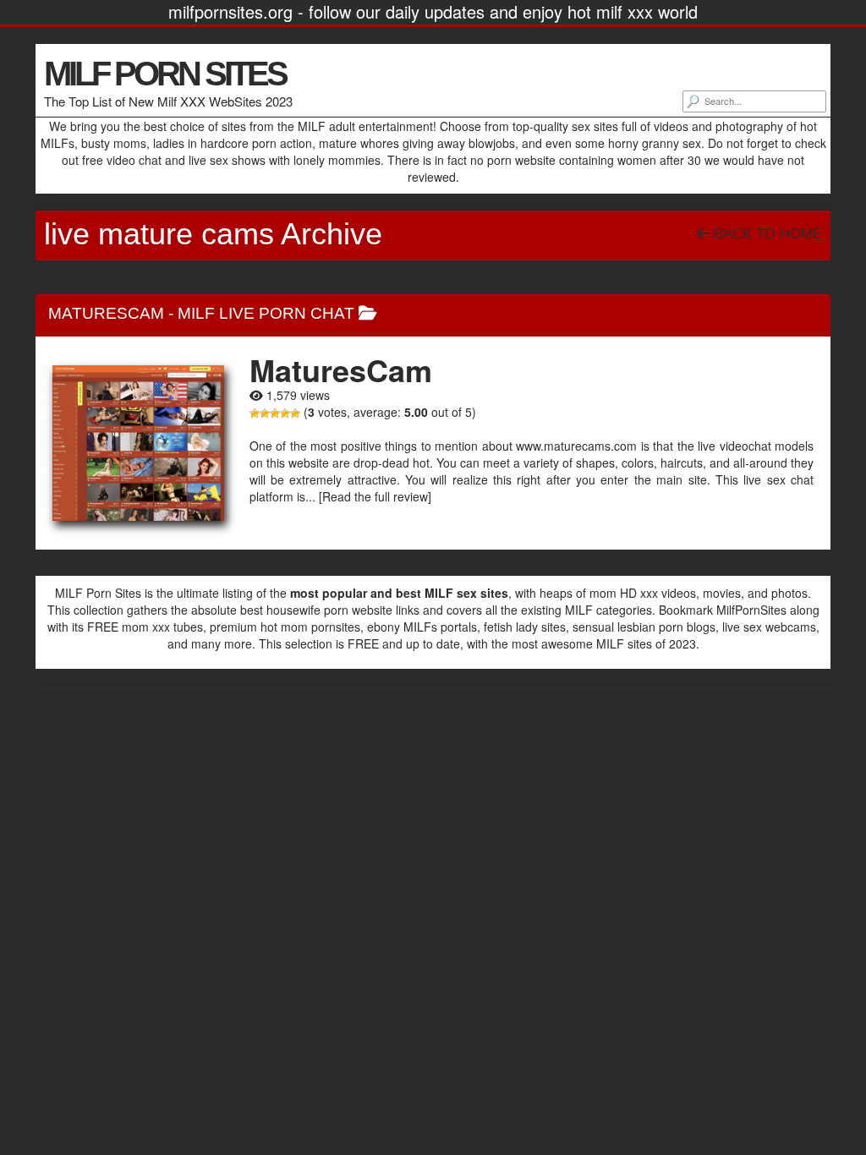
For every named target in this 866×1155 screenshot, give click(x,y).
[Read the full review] (375, 496)
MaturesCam (106, 313)
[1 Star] (254, 413)
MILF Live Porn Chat (266, 313)
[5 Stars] (295, 413)
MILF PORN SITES (165, 73)
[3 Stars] (275, 413)
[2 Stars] (265, 413)
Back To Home (766, 234)
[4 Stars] (285, 413)
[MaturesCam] (138, 443)
